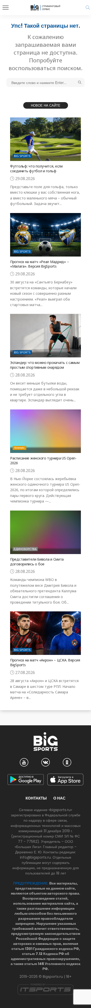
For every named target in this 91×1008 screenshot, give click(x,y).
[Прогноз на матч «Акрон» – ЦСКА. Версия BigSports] (45, 633)
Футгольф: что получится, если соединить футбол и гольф (36, 168)
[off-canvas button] (6, 8)
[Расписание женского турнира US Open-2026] (45, 431)
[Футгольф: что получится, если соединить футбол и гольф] (45, 139)
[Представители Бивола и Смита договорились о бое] (45, 532)
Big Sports (22, 156)
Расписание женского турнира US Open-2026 (43, 460)
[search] (87, 7)
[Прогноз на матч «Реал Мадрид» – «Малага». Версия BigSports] (45, 235)
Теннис (19, 448)
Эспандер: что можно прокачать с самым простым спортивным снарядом (45, 365)
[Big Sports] (45, 7)
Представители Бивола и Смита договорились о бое (37, 561)
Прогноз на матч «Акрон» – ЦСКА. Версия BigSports (45, 662)
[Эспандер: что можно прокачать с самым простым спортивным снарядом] (45, 335)
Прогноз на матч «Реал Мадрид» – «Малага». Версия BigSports (39, 264)
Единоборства (25, 549)
